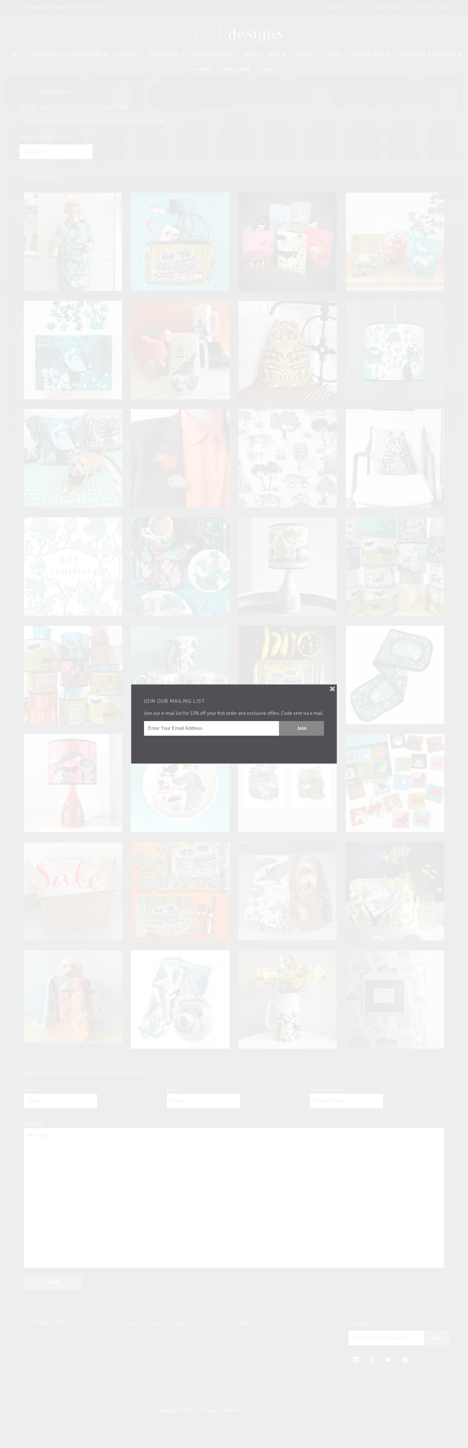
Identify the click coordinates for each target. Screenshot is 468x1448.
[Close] (332, 689)
